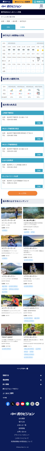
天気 (8, 27)
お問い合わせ (21, 431)
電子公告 (22, 422)
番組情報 (6, 380)
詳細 (38, 123)
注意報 (22, 27)
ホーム (7, 2)
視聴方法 (40, 2)
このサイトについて (22, 438)
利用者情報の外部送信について (21, 441)
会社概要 (22, 418)
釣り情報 (6, 384)
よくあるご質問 (8, 393)
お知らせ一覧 (21, 425)
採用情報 (22, 428)
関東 (8, 21)
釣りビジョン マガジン (10, 389)
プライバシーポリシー (21, 435)
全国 (2, 21)
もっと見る (22, 193)
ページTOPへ (21, 368)
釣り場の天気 (11, 17)
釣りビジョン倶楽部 (22, 2)
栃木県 (15, 21)
